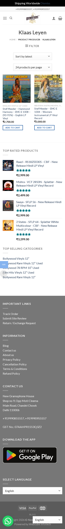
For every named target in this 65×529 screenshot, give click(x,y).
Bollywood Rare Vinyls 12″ (19, 277)
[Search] (11, 18)
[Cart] (60, 18)
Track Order (10, 313)
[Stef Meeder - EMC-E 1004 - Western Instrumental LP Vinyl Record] (48, 88)
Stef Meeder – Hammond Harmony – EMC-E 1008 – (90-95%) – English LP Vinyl (17, 113)
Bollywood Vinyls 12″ (16, 258)
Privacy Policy (11, 359)
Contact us (9, 350)
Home (13, 39)
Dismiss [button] (45, 3)
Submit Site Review (14, 318)
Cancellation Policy (15, 364)
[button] (8, 521)
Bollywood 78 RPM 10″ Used (21, 267)
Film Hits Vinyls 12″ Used (18, 272)
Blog (6, 345)
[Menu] (5, 18)
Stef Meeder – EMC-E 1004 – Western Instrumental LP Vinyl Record (45, 113)
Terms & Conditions (15, 368)
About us (8, 355)
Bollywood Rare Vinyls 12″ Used (23, 263)
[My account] (54, 18)
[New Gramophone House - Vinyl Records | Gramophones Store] (32, 18)
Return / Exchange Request (19, 323)
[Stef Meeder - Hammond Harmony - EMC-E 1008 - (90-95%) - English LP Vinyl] (17, 88)
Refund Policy (11, 373)
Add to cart (12, 127)
